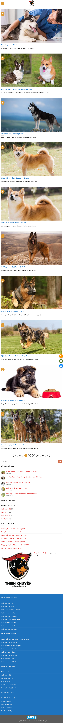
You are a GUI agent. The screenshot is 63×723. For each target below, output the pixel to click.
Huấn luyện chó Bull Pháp (8, 622)
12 (45, 455)
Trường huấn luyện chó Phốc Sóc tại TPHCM (14, 535)
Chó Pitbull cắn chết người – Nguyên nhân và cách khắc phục (24, 477)
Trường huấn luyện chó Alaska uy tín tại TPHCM (15, 639)
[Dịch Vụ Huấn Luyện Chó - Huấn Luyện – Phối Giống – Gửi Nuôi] (31, 3)
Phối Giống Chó (5, 515)
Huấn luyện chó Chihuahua (9, 616)
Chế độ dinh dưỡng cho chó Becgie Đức (13, 400)
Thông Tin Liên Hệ (6, 704)
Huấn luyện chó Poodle (8, 613)
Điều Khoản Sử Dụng (7, 711)
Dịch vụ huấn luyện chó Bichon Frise (16, 488)
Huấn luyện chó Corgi (7, 606)
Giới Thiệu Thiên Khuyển (8, 698)
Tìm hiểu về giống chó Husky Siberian (12, 133)
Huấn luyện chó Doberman (9, 652)
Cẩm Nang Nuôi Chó (7, 506)
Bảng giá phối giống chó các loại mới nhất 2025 (15, 545)
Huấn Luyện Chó (6, 509)
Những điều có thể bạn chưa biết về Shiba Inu (15, 178)
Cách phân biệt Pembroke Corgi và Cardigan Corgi (16, 89)
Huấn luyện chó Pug (7, 603)
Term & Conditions (6, 707)
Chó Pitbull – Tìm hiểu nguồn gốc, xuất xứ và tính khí (21, 471)
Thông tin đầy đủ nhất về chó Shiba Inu (13, 222)
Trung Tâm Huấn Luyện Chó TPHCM (11, 548)
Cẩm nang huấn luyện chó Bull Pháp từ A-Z (13, 529)
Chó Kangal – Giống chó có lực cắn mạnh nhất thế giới (21, 493)
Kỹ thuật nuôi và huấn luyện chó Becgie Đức (15, 356)
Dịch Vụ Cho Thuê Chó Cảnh (9, 688)
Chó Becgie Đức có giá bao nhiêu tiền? (13, 267)
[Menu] (2, 3)
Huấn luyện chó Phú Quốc (8, 662)
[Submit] (60, 461)
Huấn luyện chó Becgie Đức (9, 642)
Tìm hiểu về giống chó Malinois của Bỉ (12, 445)
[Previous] (14, 455)
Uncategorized (5, 519)
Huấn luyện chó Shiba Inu (8, 626)
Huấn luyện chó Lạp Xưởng (9, 629)
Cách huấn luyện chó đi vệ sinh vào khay (18, 482)
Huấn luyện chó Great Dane (9, 655)
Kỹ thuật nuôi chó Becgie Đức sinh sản (13, 311)
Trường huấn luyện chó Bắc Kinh (10, 609)
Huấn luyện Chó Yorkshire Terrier (10, 619)
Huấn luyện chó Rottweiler (9, 649)
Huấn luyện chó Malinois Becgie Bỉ (11, 645)
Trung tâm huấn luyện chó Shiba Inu (11, 532)
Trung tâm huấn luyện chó (41, 553)
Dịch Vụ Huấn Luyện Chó (8, 685)
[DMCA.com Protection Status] (32, 717)
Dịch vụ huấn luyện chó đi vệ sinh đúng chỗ (13, 538)
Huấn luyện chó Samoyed (8, 658)
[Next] (48, 455)
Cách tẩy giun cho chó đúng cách (11, 45)
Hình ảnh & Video (6, 701)
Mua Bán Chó (5, 512)
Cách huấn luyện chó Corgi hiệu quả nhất (13, 541)
